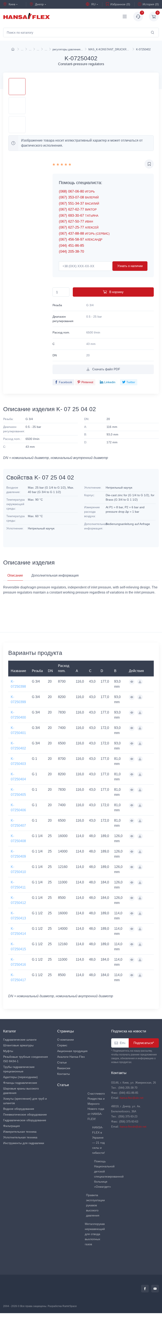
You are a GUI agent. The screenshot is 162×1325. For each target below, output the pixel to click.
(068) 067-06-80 (77, 191)
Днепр (39, 4)
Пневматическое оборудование (25, 1114)
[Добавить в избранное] (149, 164)
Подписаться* (144, 1043)
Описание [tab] (15, 575)
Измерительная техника (19, 1131)
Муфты (8, 1051)
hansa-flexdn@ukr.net (133, 1126)
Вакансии (63, 1068)
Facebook (65, 382)
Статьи (62, 1062)
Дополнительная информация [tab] (55, 575)
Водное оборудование (18, 1108)
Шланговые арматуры (18, 1045)
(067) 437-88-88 (84, 233)
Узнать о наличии (130, 266)
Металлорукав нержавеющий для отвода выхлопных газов (95, 1234)
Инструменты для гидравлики (23, 1143)
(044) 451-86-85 (71, 246)
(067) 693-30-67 (78, 215)
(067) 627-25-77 (79, 227)
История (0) (151, 4)
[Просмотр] (132, 681)
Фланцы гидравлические (20, 1082)
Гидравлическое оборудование (24, 1120)
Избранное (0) (120, 4)
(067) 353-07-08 (79, 197)
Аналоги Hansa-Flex (71, 1056)
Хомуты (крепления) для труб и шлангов (25, 1101)
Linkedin (109, 382)
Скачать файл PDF (105, 369)
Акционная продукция (72, 1051)
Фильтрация (11, 1126)
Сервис (62, 1045)
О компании (65, 1039)
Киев (11, 4)
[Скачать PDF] (140, 681)
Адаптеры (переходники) (20, 1077)
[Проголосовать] (62, 164)
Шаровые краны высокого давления (21, 1091)
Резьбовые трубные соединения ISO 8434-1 (25, 1059)
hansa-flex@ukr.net (131, 1097)
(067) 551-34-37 (79, 203)
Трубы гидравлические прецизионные (19, 1069)
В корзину (116, 292)
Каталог (9, 1031)
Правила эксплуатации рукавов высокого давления (95, 1205)
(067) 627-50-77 (76, 221)
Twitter (130, 382)
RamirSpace (69, 1306)
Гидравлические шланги (19, 1039)
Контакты (63, 1074)
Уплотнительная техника (20, 1137)
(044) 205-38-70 (71, 251)
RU (93, 4)
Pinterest (87, 382)
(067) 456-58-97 (80, 239)
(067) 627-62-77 (78, 209)
